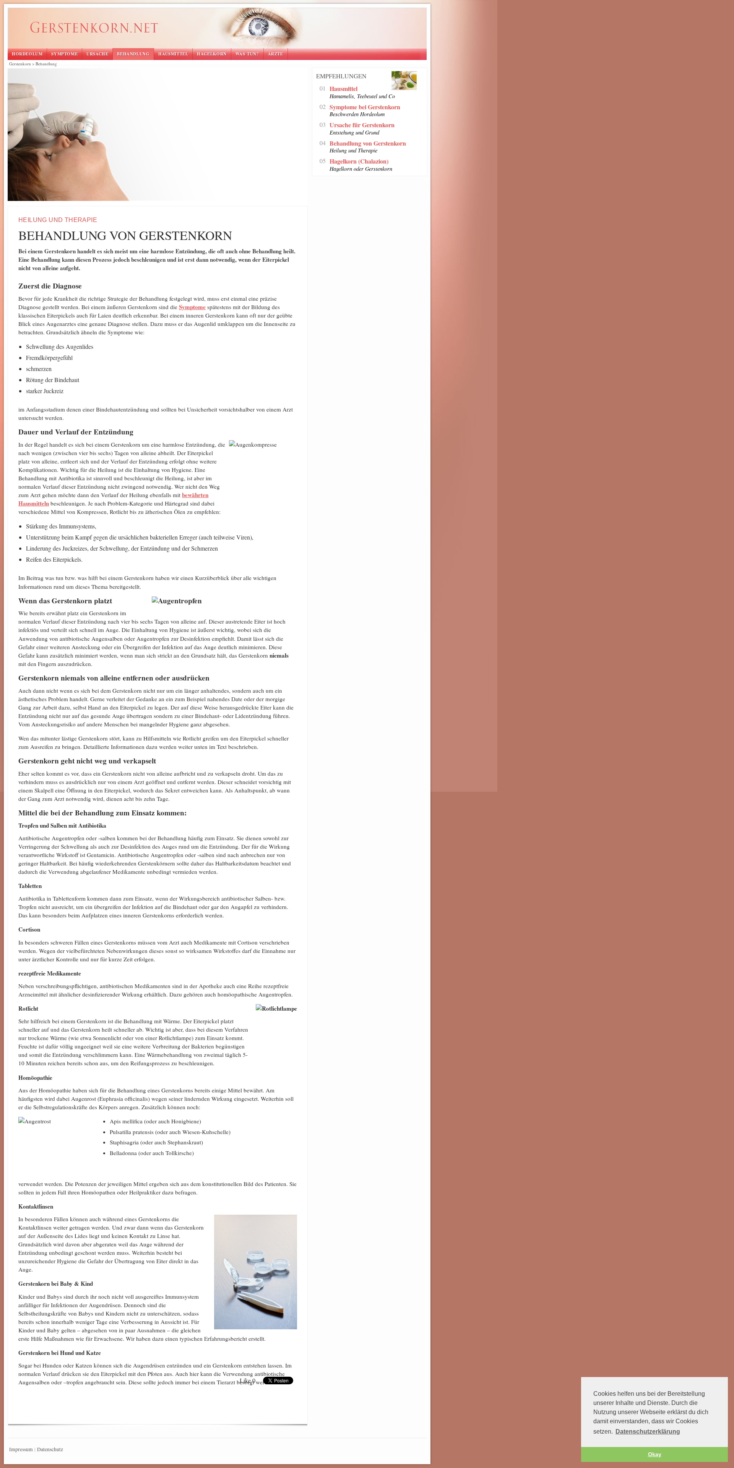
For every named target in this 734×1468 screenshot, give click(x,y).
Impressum (21, 1449)
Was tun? (247, 54)
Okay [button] (654, 1454)
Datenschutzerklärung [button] (647, 1431)
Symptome (64, 54)
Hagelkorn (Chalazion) (359, 161)
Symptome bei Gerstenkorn (365, 107)
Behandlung (133, 54)
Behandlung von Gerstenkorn (196, 29)
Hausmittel (173, 54)
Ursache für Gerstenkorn (362, 125)
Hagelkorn (211, 54)
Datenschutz (50, 1449)
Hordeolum (27, 54)
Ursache (97, 54)
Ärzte (275, 54)
